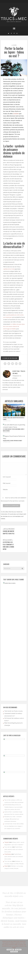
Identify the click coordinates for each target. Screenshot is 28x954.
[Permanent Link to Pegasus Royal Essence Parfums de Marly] (14, 438)
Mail (6, 483)
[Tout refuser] (26, 946)
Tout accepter (10, 949)
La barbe (14, 45)
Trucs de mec (8, 847)
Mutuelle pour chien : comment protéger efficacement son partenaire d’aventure (13, 819)
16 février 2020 (6, 442)
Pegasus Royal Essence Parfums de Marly (12, 440)
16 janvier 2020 (6, 420)
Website (5, 489)
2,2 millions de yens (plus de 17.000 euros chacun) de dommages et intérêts (14, 326)
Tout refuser (18, 949)
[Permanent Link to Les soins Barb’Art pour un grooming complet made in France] (14, 427)
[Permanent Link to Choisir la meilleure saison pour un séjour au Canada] (14, 415)
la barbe (16, 113)
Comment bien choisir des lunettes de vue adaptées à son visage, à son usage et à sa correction (13, 826)
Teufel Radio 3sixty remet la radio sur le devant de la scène (13, 849)
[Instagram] (17, 33)
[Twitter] (8, 33)
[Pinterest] (14, 33)
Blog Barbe (17, 723)
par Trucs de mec (13, 358)
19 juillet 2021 (6, 432)
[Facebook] (11, 33)
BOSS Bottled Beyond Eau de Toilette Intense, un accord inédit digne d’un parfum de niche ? (13, 807)
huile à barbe (19, 711)
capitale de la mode (9, 269)
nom (7, 477)
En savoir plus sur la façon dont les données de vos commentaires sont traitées (13, 516)
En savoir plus (14, 951)
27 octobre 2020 (6, 358)
